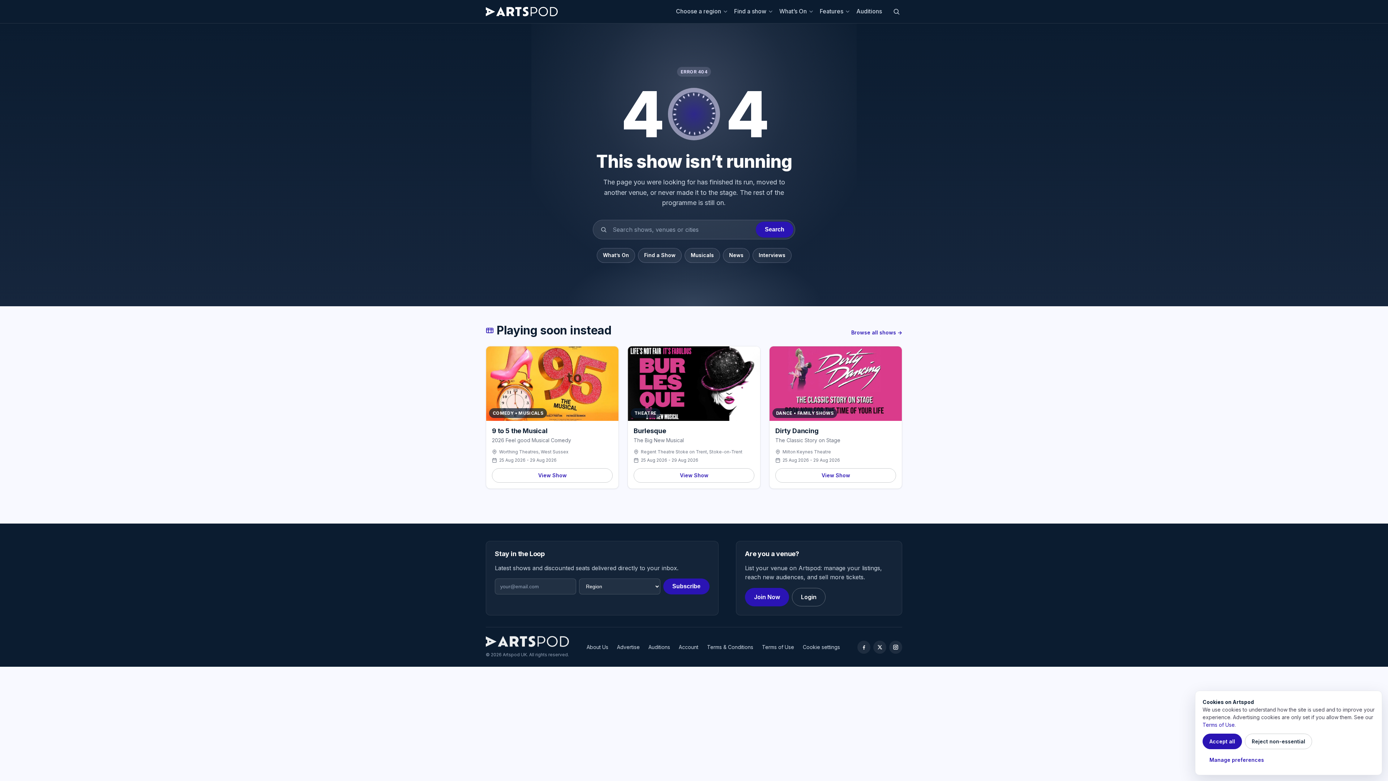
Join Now (767, 597)
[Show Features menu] (849, 12)
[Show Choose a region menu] (727, 12)
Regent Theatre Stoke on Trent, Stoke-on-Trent (691, 451)
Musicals (702, 255)
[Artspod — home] (522, 11)
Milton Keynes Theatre (807, 451)
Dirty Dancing (797, 431)
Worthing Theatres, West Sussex (534, 451)
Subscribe (686, 586)
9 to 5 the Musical (520, 431)
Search (774, 229)
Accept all (1222, 741)
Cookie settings (821, 647)
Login (809, 597)
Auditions (869, 11)
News (736, 255)
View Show (552, 475)
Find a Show (660, 255)
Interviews (772, 255)
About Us (597, 647)
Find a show (750, 11)
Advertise (628, 647)
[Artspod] (527, 641)
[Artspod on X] (879, 647)
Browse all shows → (876, 332)
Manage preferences (1236, 760)
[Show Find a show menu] (772, 12)
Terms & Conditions (730, 647)
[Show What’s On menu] (812, 12)
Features (831, 11)
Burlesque (650, 431)
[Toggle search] (896, 11)
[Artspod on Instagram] (895, 647)
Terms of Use (778, 647)
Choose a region (698, 11)
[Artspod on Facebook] (863, 647)
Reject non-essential (1278, 741)
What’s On (793, 11)
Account (688, 647)
